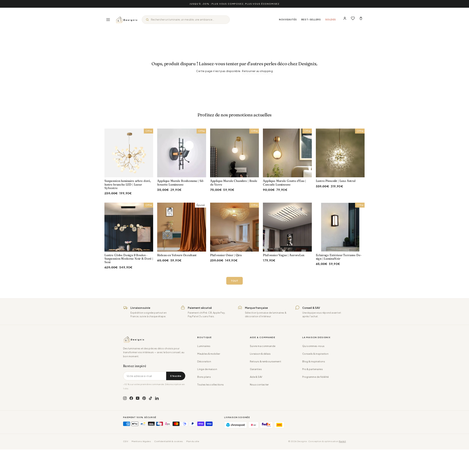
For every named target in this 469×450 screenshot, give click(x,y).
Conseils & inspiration (315, 353)
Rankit (342, 441)
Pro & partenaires (312, 369)
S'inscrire (175, 375)
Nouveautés (288, 19)
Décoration (204, 361)
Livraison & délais (260, 353)
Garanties (256, 369)
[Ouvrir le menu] (108, 19)
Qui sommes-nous (313, 346)
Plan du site (192, 441)
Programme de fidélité (315, 376)
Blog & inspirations (313, 361)
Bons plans (204, 376)
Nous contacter (259, 384)
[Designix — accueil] (126, 19)
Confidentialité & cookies (168, 441)
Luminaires (203, 346)
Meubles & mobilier (208, 353)
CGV (125, 441)
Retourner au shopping (257, 71)
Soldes (330, 19)
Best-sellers (311, 19)
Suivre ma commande (263, 346)
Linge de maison (207, 369)
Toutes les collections (210, 384)
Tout (234, 280)
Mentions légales (141, 441)
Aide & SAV (256, 376)
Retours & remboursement (265, 361)
